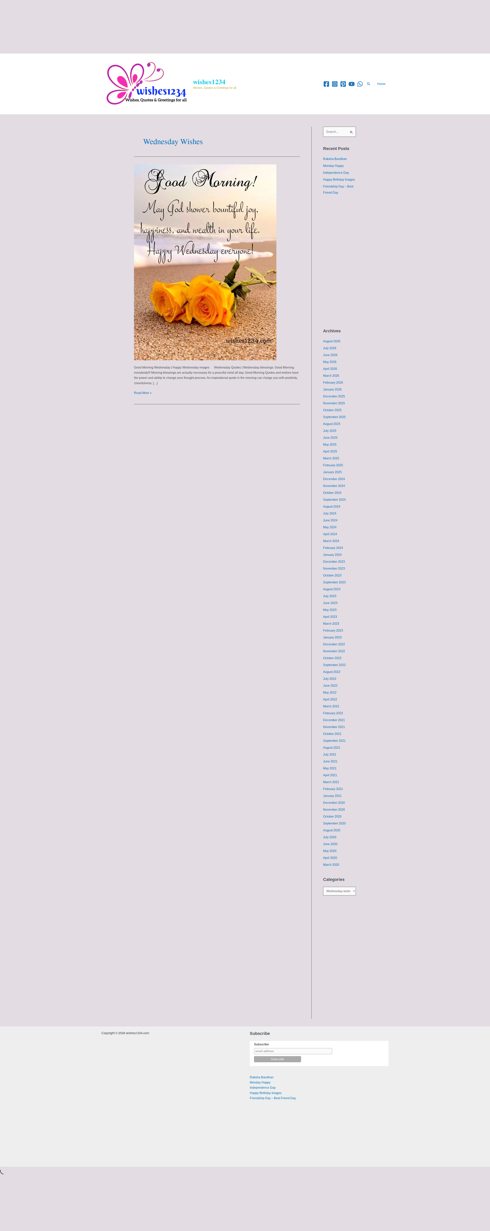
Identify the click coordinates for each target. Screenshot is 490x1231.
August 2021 (331, 747)
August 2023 (331, 589)
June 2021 (330, 761)
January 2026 (332, 389)
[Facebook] (326, 84)
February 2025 (333, 465)
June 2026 (330, 355)
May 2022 (329, 692)
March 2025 (331, 458)
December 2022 (334, 644)
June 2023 (330, 603)
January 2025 (332, 472)
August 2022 (331, 671)
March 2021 (331, 782)
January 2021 (332, 795)
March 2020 (331, 864)
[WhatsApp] (360, 84)
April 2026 (330, 368)
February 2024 (333, 547)
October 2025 (332, 410)
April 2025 (330, 451)
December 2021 (334, 720)
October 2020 (332, 816)
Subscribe (261, 1044)
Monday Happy (333, 165)
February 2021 (333, 789)
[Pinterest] (343, 84)
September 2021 (334, 740)
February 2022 (333, 713)
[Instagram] (335, 84)
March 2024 (331, 541)
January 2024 (332, 554)
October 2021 (332, 733)
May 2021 (329, 768)
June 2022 (330, 685)
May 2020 (329, 851)
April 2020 (330, 857)
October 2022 (332, 658)
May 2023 (329, 609)
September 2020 (334, 823)
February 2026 (333, 382)
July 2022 (329, 678)
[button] (368, 84)
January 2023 (332, 637)
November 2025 (334, 403)
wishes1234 (209, 81)
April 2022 (330, 699)
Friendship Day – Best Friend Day (273, 1098)
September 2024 (334, 499)
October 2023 (332, 575)
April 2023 (330, 616)
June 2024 (330, 520)
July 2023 (329, 596)
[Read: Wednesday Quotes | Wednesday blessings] (205, 262)
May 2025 (329, 444)
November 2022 (334, 651)
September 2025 (334, 417)
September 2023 (334, 582)
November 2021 (334, 727)
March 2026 (331, 375)
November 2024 (334, 486)
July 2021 (329, 754)
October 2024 (332, 492)
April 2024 (330, 534)
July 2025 (329, 430)
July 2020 (329, 837)
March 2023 (331, 623)
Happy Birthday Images (339, 179)
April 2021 (330, 775)
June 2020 (330, 844)
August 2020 (331, 830)
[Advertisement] (115, 27)
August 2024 (331, 506)
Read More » (143, 392)
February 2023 (333, 630)
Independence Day (336, 172)
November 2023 (334, 568)
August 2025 (331, 424)
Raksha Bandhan (335, 159)
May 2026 (329, 362)
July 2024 (329, 513)
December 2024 (334, 479)
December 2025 (334, 396)
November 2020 (334, 809)
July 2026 (329, 348)
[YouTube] (352, 84)
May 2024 (329, 527)
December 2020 (334, 802)
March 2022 (331, 706)
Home (381, 84)
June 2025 (330, 437)
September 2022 (334, 665)
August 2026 (331, 341)
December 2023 (334, 561)
